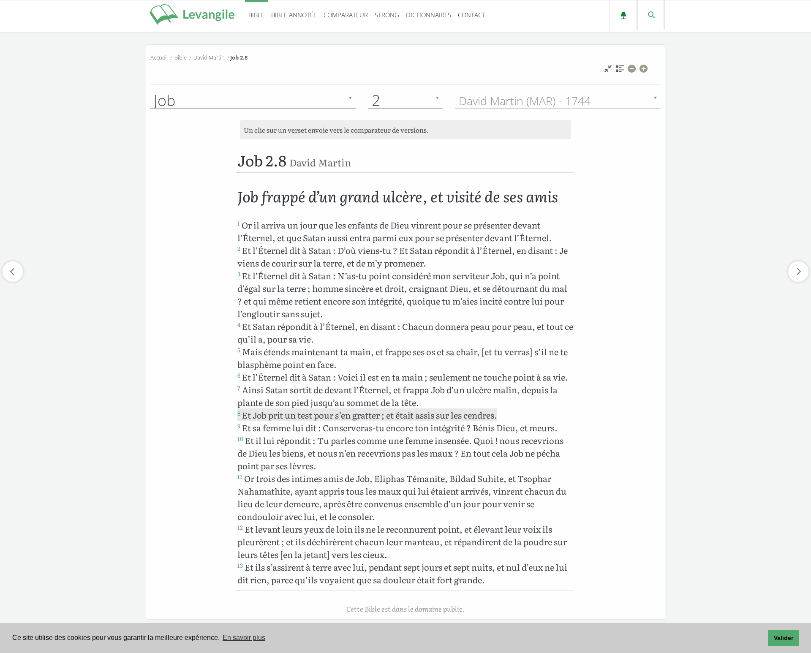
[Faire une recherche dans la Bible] (650, 15)
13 (240, 565)
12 (240, 527)
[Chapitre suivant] (798, 271)
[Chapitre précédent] (12, 271)
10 (240, 438)
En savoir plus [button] (244, 637)
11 (239, 476)
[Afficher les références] (620, 71)
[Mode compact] (608, 71)
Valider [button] (783, 637)
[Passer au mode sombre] (623, 15)
